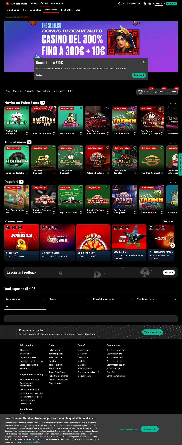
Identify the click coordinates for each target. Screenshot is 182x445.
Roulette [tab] (17, 91)
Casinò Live (35, 10)
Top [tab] (8, 91)
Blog (78, 10)
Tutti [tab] (70, 91)
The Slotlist (66, 10)
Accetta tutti (149, 429)
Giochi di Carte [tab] (43, 91)
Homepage (8, 17)
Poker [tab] (34, 3)
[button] (129, 3)
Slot (24, 10)
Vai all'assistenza (152, 332)
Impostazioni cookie (129, 429)
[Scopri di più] (144, 62)
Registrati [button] (171, 4)
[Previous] (171, 104)
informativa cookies (31, 442)
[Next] (175, 104)
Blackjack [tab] (29, 91)
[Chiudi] (177, 429)
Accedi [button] (159, 4)
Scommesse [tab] (57, 3)
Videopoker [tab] (59, 91)
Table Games (51, 10)
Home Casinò (12, 10)
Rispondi (169, 272)
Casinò (16, 17)
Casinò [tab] (44, 3)
